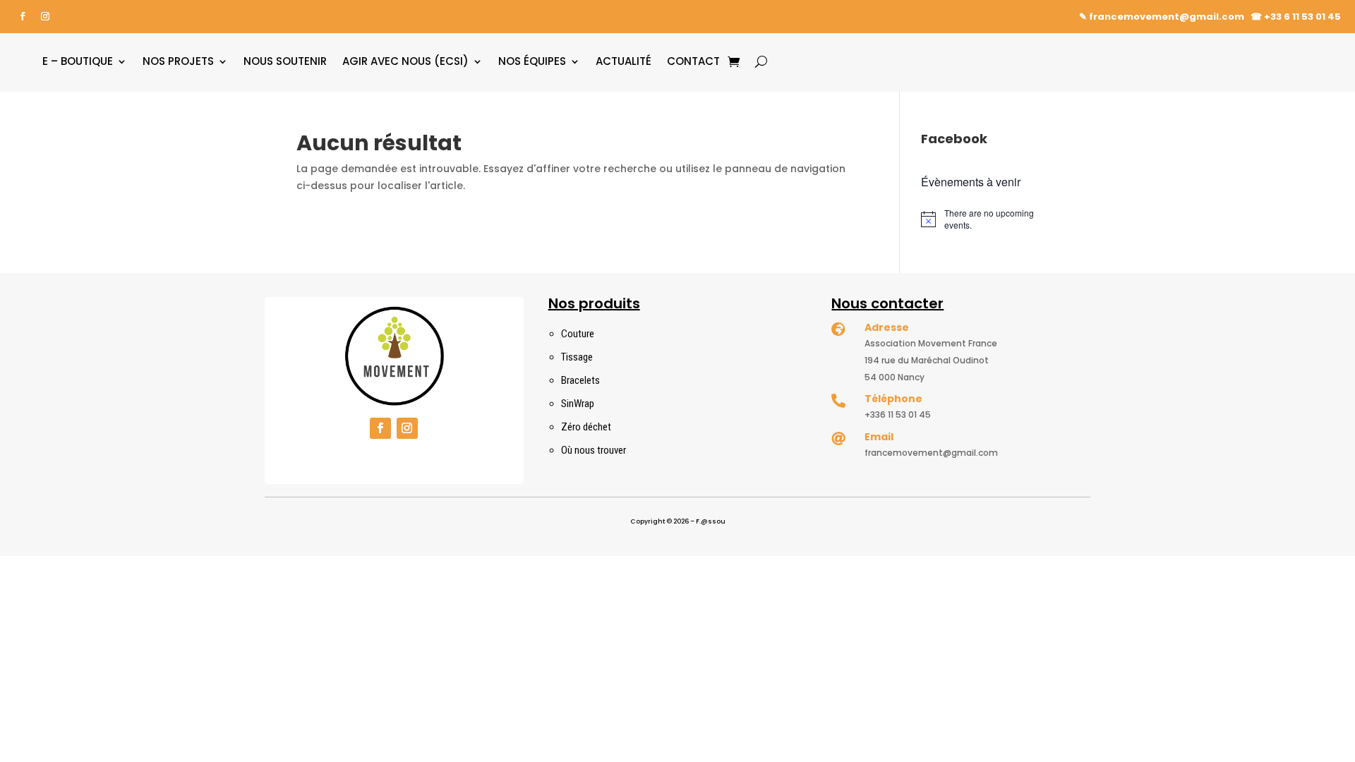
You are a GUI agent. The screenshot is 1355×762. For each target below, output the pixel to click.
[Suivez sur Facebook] (22, 16)
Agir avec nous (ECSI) (405, 61)
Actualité (623, 61)
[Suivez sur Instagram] (45, 16)
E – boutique (77, 61)
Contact (693, 61)
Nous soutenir (285, 61)
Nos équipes (532, 61)
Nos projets (178, 61)
